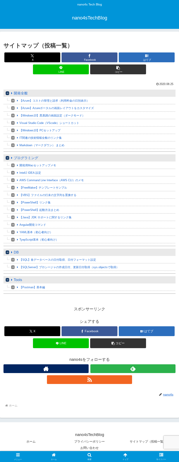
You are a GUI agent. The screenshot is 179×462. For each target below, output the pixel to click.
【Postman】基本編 (32, 287)
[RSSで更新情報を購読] (89, 379)
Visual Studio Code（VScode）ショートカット (49, 123)
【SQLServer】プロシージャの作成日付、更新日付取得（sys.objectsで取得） (69, 267)
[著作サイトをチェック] (46, 368)
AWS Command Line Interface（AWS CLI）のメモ (51, 180)
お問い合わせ (89, 448)
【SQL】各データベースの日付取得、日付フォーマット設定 (57, 259)
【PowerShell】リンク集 (35, 202)
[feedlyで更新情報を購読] (133, 368)
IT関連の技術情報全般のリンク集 (40, 137)
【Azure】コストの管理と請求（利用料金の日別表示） (54, 100)
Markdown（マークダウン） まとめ (41, 145)
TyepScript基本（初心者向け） (39, 239)
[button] (118, 69)
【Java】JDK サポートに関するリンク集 (45, 217)
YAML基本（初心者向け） (36, 232)
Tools (18, 280)
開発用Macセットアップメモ (37, 165)
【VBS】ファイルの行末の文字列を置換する (47, 195)
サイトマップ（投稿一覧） (148, 441)
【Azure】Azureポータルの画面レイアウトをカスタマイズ (56, 108)
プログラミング (26, 158)
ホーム (31, 441)
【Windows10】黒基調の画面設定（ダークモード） (52, 115)
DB (16, 252)
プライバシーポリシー (89, 441)
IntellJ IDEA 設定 (30, 172)
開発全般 (21, 93)
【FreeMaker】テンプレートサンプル (43, 187)
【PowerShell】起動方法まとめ (39, 210)
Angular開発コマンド (32, 224)
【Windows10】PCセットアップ (39, 130)
